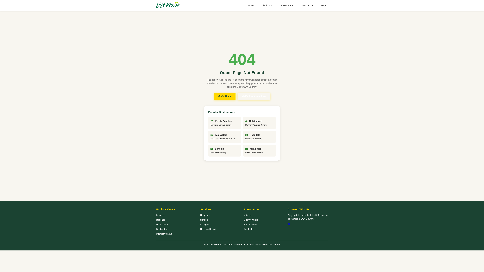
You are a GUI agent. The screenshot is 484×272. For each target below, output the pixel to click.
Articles (247, 215)
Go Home (226, 96)
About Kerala (250, 224)
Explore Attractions (255, 96)
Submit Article (251, 220)
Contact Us (249, 229)
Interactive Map (164, 234)
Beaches (160, 220)
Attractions (286, 5)
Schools (204, 220)
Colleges (204, 224)
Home (251, 5)
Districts (266, 5)
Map (323, 5)
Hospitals (204, 215)
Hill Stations (162, 224)
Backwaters (162, 229)
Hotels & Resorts (208, 229)
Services (306, 5)
